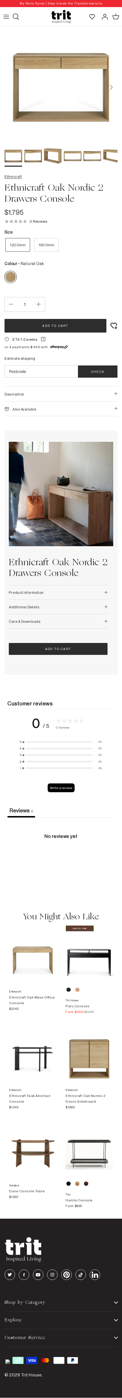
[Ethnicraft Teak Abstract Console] (32, 1053)
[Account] (103, 16)
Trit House (31, 1375)
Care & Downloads (24, 621)
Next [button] (107, 495)
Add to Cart (55, 326)
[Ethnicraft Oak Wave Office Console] (32, 954)
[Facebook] (24, 1274)
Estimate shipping (20, 358)
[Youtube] (38, 1274)
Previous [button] (15, 495)
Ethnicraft (13, 176)
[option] (61, 3)
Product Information (26, 592)
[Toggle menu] (6, 16)
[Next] (111, 87)
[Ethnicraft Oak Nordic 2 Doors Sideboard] (89, 1053)
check (97, 372)
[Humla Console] (89, 1148)
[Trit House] (61, 17)
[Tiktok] (80, 1274)
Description (14, 394)
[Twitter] (10, 1274)
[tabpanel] (61, 860)
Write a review (61, 788)
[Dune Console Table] (32, 1148)
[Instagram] (52, 1274)
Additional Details (24, 607)
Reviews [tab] (21, 810)
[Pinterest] (66, 1274)
